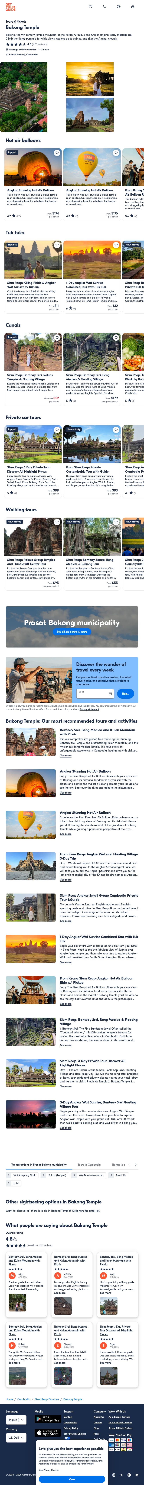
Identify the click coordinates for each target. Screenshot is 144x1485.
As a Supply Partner (119, 1416)
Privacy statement (89, 709)
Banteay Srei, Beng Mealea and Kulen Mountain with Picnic (25, 1260)
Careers (98, 1422)
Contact (68, 1416)
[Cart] (104, 7)
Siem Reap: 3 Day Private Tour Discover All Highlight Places (116, 1330)
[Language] (119, 6)
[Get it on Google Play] (48, 1419)
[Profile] (132, 7)
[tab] (39, 1164)
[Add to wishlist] (57, 153)
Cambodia (23, 1399)
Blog (96, 1428)
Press (96, 1433)
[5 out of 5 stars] (26, 1269)
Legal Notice (70, 1422)
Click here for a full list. (86, 1210)
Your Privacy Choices (75, 1433)
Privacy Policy (71, 1428)
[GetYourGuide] (10, 7)
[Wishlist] (90, 7)
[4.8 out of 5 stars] (16, 44)
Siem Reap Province (47, 1399)
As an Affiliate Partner (121, 1428)
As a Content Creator (120, 1422)
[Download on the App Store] (48, 1433)
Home (9, 1399)
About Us (99, 1416)
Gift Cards (99, 1439)
